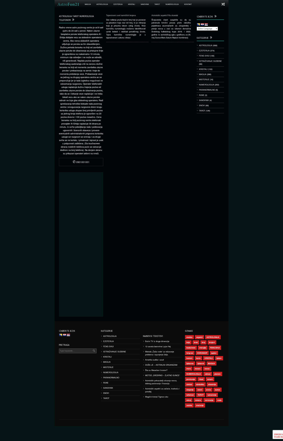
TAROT (157, 4)
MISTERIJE (204, 79)
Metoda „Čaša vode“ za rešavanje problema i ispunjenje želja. (159, 353)
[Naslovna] (68, 4)
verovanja (209, 400)
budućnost (190, 347)
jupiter (214, 353)
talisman (190, 395)
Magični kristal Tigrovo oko (156, 396)
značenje (200, 405)
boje (188, 342)
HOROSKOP (202, 353)
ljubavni (201, 363)
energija (202, 347)
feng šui (189, 353)
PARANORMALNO (207, 89)
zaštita (189, 405)
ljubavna (190, 363)
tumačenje (212, 395)
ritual (201, 379)
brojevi (212, 342)
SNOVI (202, 105)
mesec (198, 368)
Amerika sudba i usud (154, 359)
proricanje (190, 379)
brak (196, 342)
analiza (189, 337)
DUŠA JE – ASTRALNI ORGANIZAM (161, 364)
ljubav (219, 358)
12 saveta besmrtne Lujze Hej (158, 346)
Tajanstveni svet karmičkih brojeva (121, 15)
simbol (189, 384)
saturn (210, 379)
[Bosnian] (198, 24)
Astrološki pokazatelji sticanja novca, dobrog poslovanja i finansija (161, 382)
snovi (200, 389)
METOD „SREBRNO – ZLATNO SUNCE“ (162, 375)
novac (207, 368)
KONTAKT (188, 4)
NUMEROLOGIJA (172, 4)
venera (198, 400)
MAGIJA (88, 4)
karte (198, 358)
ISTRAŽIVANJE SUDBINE (210, 61)
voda (219, 400)
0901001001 (81, 162)
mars (188, 368)
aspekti (199, 337)
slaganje (190, 389)
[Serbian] (206, 24)
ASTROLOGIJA (102, 4)
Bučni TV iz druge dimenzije (157, 341)
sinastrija (212, 384)
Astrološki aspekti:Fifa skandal (165, 15)
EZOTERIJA (117, 4)
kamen (189, 358)
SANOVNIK (145, 4)
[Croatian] (202, 24)
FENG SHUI (204, 55)
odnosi (207, 374)
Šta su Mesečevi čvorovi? (156, 370)
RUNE (201, 95)
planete (217, 374)
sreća (208, 389)
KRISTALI (131, 4)
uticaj (188, 400)
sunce (217, 389)
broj (203, 342)
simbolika (200, 384)
